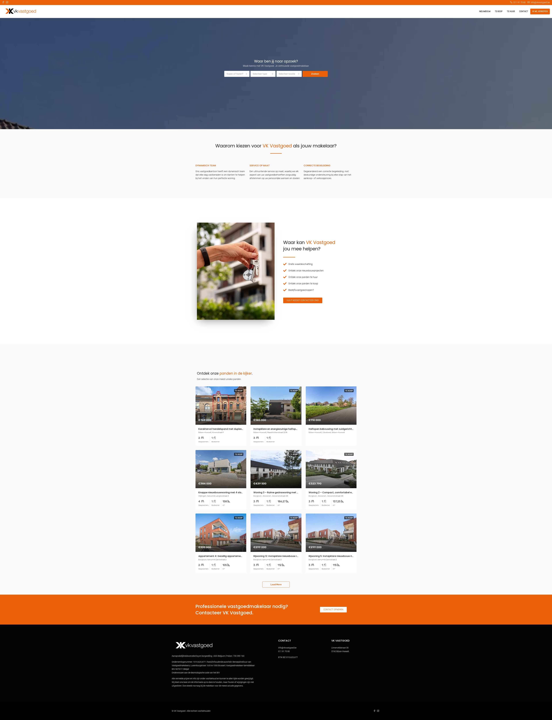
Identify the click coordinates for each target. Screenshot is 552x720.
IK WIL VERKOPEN (540, 11)
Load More (276, 584)
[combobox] (237, 74)
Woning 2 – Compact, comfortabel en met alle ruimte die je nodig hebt (350, 492)
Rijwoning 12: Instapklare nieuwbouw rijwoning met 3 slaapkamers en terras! (297, 556)
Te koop (239, 391)
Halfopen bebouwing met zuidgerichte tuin (333, 429)
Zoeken (315, 74)
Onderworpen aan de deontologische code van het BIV (196, 672)
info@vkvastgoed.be (287, 648)
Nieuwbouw (484, 11)
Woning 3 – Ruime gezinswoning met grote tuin (280, 492)
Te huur (511, 11)
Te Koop (499, 11)
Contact (523, 11)
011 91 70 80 (284, 651)
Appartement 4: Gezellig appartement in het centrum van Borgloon (237, 556)
